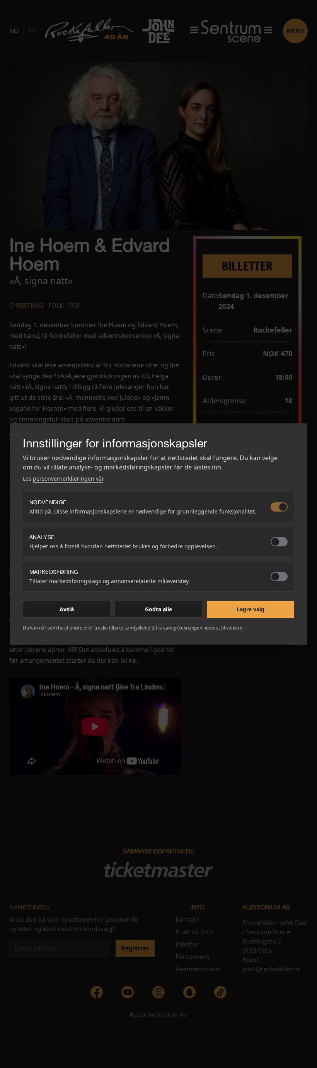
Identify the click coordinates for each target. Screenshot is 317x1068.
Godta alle (158, 609)
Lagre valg (250, 609)
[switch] (279, 507)
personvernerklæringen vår (68, 478)
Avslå (67, 609)
